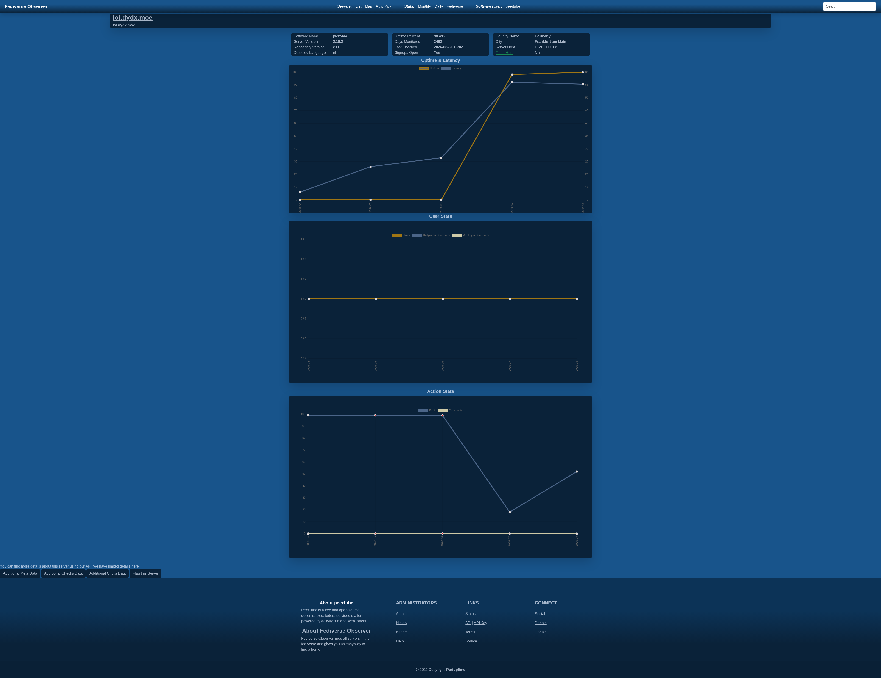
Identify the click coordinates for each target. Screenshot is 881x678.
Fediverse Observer (26, 6)
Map (368, 6)
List (358, 6)
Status (470, 614)
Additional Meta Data (20, 573)
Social (540, 614)
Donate (541, 623)
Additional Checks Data (63, 573)
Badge (401, 632)
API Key (480, 623)
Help (400, 641)
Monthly (424, 6)
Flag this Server (145, 573)
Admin (401, 614)
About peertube (336, 602)
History (401, 623)
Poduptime (455, 670)
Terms (470, 632)
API (468, 623)
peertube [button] (513, 6)
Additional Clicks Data (107, 573)
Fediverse (455, 6)
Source (471, 641)
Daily (439, 6)
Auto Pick (383, 6)
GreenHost (504, 53)
